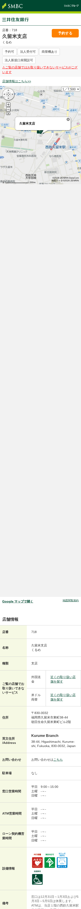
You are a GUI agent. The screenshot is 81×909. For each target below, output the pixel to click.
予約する (65, 33)
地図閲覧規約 (71, 600)
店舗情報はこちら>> (16, 81)
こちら (58, 759)
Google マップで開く (17, 601)
